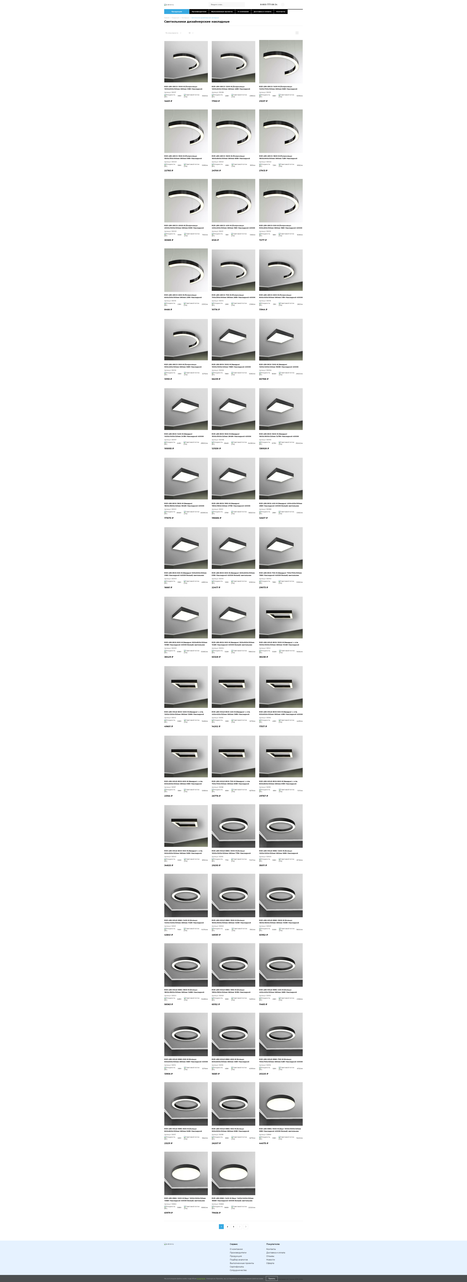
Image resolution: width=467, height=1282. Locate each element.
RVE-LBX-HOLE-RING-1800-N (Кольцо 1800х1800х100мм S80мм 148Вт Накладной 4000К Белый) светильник (184, 991)
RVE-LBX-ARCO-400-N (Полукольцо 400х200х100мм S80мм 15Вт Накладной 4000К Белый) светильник (233, 226)
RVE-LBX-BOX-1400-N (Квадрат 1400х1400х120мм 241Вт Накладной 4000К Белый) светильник (184, 435)
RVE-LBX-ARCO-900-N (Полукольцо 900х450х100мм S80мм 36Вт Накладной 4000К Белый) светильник (183, 365)
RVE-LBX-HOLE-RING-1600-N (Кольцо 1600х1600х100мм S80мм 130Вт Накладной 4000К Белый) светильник (279, 921)
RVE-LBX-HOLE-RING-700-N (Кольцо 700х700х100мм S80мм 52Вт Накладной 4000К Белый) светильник (281, 1060)
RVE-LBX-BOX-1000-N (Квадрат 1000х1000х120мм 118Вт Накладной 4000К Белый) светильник (231, 365)
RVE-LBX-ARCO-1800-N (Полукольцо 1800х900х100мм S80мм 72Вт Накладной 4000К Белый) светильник (278, 157)
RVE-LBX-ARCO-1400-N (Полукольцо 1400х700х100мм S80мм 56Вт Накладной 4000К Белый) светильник (278, 88)
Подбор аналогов (239, 1260)
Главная (167, 18)
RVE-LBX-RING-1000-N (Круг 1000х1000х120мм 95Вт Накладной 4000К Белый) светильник (280, 1130)
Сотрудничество (238, 1270)
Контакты (280, 12)
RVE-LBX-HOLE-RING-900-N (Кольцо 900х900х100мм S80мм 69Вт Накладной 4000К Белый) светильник (230, 1130)
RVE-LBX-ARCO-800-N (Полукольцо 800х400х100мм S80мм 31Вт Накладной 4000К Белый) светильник (281, 296)
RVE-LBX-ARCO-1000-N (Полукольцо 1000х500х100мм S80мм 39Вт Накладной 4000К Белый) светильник (183, 88)
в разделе (201, 1278)
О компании (243, 12)
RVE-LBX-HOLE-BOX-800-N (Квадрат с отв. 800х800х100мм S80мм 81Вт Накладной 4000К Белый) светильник (278, 782)
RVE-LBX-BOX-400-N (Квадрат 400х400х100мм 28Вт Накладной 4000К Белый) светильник (280, 504)
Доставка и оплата (262, 12)
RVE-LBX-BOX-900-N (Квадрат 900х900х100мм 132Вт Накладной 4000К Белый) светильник (233, 643)
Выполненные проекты (222, 12)
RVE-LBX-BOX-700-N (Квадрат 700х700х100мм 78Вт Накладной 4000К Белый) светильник (280, 574)
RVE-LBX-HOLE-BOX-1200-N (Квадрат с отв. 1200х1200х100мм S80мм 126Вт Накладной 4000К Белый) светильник (184, 713)
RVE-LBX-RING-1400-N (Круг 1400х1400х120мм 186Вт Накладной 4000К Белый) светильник (232, 1199)
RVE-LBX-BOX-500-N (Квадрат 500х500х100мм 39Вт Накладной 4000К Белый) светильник (185, 574)
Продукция (176, 12)
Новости (270, 1260)
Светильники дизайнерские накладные (205, 18)
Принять (271, 1278)
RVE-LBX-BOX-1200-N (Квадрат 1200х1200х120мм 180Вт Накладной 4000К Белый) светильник (278, 365)
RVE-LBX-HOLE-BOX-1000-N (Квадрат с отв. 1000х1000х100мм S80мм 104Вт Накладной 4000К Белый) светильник (279, 643)
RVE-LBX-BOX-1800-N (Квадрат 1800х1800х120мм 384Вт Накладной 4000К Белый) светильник (184, 504)
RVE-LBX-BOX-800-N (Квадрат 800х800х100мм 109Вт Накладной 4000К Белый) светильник (185, 643)
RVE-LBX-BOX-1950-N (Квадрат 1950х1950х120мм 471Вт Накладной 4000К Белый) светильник (231, 504)
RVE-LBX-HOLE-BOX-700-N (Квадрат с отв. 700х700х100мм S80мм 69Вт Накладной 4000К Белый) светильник (231, 782)
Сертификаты (237, 1267)
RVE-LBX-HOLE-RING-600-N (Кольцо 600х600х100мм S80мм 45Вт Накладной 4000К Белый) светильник (230, 1060)
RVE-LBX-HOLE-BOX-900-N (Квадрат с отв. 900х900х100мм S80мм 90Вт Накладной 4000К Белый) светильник (183, 852)
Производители (199, 12)
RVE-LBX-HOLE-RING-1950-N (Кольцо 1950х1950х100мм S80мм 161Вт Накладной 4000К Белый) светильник (231, 991)
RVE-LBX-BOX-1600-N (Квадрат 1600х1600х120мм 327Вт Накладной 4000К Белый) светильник (279, 435)
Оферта (270, 1263)
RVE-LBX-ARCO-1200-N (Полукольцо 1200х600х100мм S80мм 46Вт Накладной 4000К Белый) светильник (231, 88)
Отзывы (270, 1256)
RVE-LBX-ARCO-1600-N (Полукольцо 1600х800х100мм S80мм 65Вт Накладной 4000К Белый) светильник (231, 157)
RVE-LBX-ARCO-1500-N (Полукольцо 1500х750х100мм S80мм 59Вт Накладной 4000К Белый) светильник (183, 157)
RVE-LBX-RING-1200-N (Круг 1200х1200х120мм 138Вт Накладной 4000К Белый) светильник (185, 1199)
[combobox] (174, 33)
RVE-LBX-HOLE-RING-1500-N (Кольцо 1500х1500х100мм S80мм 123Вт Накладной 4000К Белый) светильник (231, 921)
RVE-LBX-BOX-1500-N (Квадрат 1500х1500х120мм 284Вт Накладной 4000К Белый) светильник (231, 435)
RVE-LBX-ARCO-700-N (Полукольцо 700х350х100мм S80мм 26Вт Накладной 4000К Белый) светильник (233, 296)
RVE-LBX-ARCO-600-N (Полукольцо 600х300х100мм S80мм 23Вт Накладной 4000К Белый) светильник (183, 296)
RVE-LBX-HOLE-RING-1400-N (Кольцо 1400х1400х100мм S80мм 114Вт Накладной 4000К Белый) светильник (184, 921)
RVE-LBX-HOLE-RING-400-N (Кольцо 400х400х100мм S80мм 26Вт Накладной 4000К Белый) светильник (278, 991)
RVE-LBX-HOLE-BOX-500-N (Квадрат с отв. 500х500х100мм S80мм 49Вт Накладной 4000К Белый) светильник (281, 713)
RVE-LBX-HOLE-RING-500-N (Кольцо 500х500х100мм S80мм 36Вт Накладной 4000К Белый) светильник (186, 1060)
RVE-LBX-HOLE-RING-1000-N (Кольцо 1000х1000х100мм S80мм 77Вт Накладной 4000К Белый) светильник (231, 852)
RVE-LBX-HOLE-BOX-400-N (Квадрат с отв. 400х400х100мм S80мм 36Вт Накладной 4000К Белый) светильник (231, 713)
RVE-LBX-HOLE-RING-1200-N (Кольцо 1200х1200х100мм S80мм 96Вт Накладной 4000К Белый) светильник (278, 852)
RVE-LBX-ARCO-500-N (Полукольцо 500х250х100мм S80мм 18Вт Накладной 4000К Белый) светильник (280, 226)
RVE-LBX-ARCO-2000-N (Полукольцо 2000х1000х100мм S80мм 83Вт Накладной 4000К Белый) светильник (184, 226)
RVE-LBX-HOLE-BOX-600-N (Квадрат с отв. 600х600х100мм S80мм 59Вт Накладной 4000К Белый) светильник (183, 782)
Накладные (185, 18)
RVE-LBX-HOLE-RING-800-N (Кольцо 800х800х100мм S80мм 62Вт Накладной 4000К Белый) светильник (183, 1130)
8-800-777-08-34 (268, 4)
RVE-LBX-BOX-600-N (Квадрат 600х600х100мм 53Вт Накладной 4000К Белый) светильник (233, 574)
